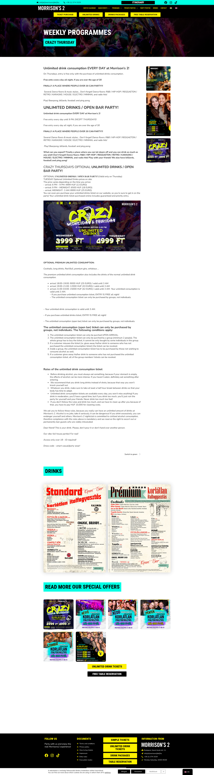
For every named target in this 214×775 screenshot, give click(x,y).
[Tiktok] (175, 2)
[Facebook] (165, 2)
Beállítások (153, 771)
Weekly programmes (77, 32)
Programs (115, 8)
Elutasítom (138, 771)
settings (108, 772)
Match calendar (89, 8)
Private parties (130, 8)
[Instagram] (170, 2)
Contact (164, 8)
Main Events (102, 8)
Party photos (145, 8)
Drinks (155, 8)
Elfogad (124, 771)
